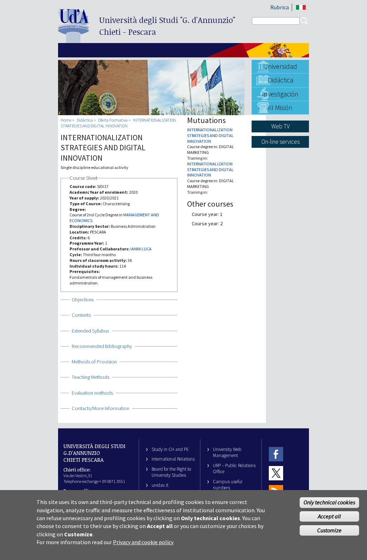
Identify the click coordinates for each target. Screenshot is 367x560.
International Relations (173, 459)
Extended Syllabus (90, 331)
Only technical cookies (329, 502)
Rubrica (279, 7)
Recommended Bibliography (102, 346)
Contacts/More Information (100, 408)
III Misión (280, 107)
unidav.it (160, 485)
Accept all (329, 516)
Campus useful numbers (227, 485)
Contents (81, 315)
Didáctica (280, 80)
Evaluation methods (92, 393)
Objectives (83, 299)
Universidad (280, 66)
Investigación (280, 94)
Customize (329, 530)
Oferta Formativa (113, 120)
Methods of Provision (94, 361)
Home (66, 120)
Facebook (276, 454)
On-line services (280, 142)
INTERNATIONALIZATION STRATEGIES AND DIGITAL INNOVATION (118, 122)
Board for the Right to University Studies (171, 472)
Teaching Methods (90, 377)
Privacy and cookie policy (143, 542)
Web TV (280, 126)
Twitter (276, 473)
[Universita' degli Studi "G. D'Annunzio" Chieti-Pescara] (73, 40)
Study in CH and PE (170, 449)
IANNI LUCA (141, 248)
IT (301, 7)
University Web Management (227, 452)
